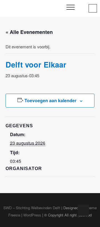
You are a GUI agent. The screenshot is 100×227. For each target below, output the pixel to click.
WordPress (32, 215)
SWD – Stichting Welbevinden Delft (31, 207)
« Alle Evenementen (29, 32)
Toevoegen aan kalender (50, 100)
